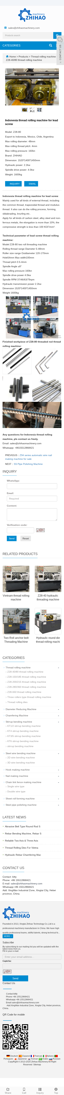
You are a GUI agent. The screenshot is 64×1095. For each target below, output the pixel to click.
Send (12, 538)
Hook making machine (18, 769)
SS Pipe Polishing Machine (28, 464)
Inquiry (40, 1092)
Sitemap (37, 1064)
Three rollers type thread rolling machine (29, 697)
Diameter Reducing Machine (21, 709)
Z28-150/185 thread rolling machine (26, 676)
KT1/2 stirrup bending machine (24, 726)
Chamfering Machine (17, 715)
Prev (9, 87)
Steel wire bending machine (20, 753)
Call (24, 1092)
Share (8, 1092)
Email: (10, 493)
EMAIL (32, 183)
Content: (12, 505)
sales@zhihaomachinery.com (24, 28)
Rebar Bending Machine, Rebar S (23, 833)
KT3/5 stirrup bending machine (24, 736)
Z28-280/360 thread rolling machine (26, 687)
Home (12, 56)
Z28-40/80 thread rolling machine (24, 60)
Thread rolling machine (43, 56)
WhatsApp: (13, 480)
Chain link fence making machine (23, 782)
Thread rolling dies (17, 702)
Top (56, 1092)
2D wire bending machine (21, 757)
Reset (26, 538)
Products (24, 56)
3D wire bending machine (21, 762)
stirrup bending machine (20, 746)
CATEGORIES (11, 45)
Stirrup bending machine (19, 721)
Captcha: (7, 961)
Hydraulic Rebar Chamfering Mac (23, 854)
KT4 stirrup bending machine (23, 731)
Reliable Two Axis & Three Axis (21, 840)
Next (54, 87)
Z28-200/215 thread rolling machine (26, 682)
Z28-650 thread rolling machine (24, 692)
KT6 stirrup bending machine (23, 741)
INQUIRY (14, 183)
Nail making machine (17, 776)
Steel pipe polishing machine (21, 804)
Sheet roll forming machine (20, 798)
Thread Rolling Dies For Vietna (21, 847)
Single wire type (15, 786)
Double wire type (16, 791)
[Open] (60, 50)
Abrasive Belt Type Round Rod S (22, 826)
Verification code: (17, 525)
